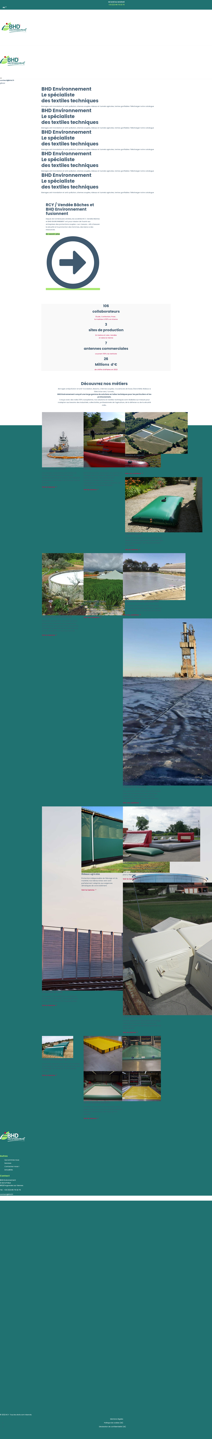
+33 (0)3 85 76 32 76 (116, 5)
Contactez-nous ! (11, 1166)
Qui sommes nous (11, 1160)
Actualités (8, 1170)
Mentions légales (116, 1419)
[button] (5, 7)
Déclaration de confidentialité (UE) (112, 1427)
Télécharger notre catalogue (142, 106)
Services (7, 1163)
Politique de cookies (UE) (113, 1423)
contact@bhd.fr (6, 1194)
